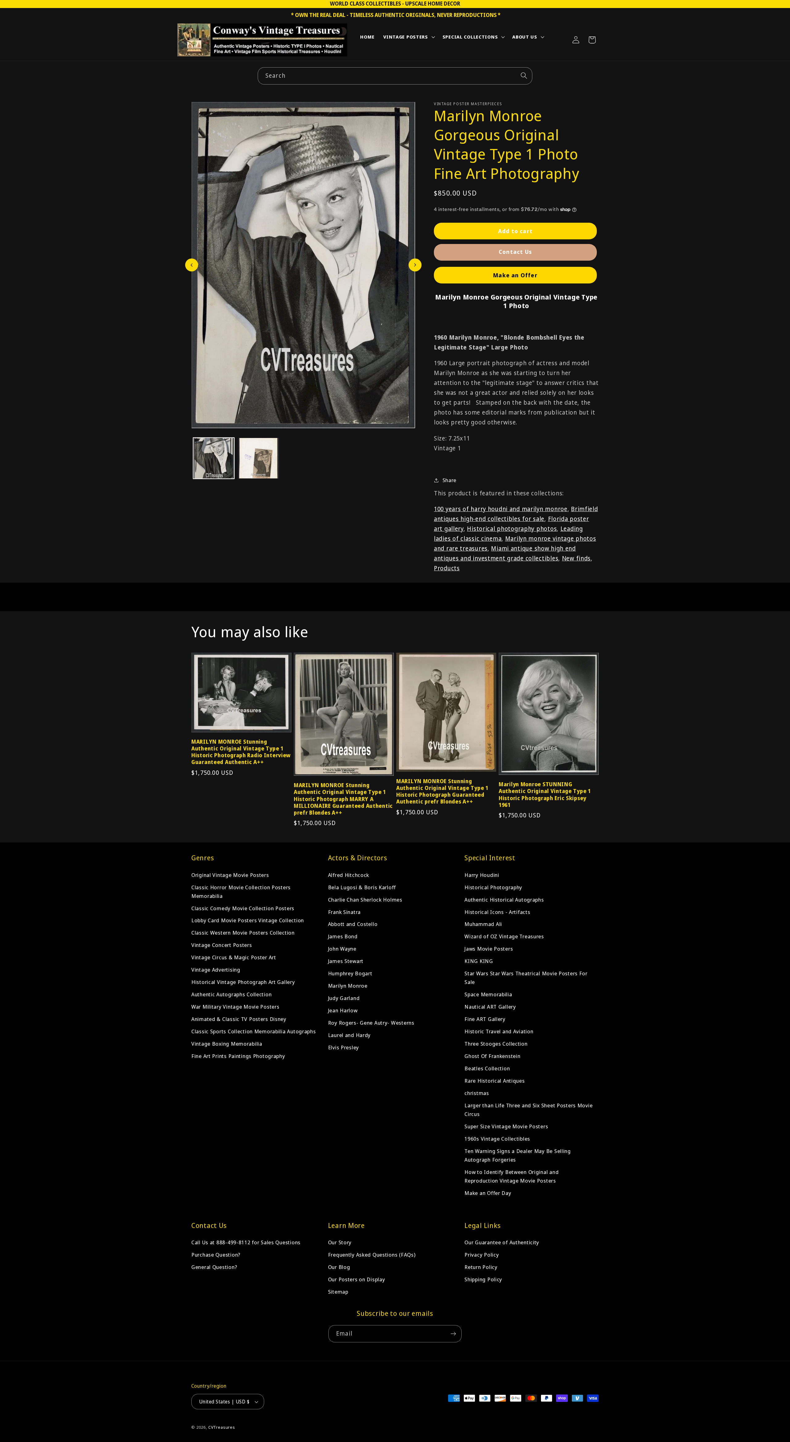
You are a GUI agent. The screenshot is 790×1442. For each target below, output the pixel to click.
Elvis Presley (343, 1047)
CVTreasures (221, 1427)
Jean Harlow (343, 1010)
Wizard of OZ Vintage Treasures (504, 936)
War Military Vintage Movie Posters (235, 1006)
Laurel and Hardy (349, 1035)
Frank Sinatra (344, 911)
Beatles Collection (487, 1068)
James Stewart (346, 961)
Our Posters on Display (356, 1279)
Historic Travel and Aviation (498, 1031)
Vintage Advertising (215, 969)
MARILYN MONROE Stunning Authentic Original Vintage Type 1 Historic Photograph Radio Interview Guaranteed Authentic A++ (241, 752)
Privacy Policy (481, 1254)
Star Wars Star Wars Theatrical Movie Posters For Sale (526, 977)
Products (447, 568)
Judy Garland (344, 998)
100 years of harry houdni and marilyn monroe (501, 509)
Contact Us (515, 251)
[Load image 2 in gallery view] (258, 458)
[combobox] (395, 76)
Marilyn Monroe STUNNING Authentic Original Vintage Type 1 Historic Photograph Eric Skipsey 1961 (545, 794)
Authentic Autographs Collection (231, 994)
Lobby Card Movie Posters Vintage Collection (247, 920)
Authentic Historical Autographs (504, 899)
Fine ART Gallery (484, 1019)
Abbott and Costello (353, 924)
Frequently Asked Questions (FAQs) (372, 1254)
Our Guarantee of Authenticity (501, 1242)
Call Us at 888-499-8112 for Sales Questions (246, 1242)
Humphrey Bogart (350, 973)
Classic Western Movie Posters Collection (243, 932)
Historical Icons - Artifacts (497, 911)
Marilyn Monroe (348, 985)
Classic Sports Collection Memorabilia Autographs (253, 1031)
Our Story (339, 1242)
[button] (408, 38)
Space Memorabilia (488, 994)
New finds (576, 558)
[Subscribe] (453, 1333)
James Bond (343, 936)
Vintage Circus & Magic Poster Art (233, 957)
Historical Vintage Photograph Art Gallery (243, 981)
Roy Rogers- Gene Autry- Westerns (371, 1022)
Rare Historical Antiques (494, 1080)
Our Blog (339, 1267)
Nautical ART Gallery (490, 1006)
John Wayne (342, 948)
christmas (476, 1093)
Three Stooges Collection (495, 1043)
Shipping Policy (483, 1279)
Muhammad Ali (483, 924)
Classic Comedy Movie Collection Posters (242, 907)
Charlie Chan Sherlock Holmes (365, 899)
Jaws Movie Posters (488, 948)
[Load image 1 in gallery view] (213, 458)
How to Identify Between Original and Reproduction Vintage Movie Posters (511, 1176)
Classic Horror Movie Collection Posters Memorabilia (241, 891)
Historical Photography (493, 886)
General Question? (214, 1267)
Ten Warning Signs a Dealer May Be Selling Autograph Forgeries (517, 1155)
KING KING (478, 961)
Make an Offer (515, 275)
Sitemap (338, 1291)
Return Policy (480, 1267)
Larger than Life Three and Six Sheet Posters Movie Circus (528, 1110)
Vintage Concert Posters (221, 944)
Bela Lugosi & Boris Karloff (362, 886)
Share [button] (449, 480)
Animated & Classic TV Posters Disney (238, 1019)
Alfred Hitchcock (348, 874)
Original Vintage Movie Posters (230, 874)
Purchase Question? (215, 1254)
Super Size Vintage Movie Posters (506, 1126)
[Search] (524, 76)
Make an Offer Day (487, 1192)
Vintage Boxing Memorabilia (226, 1043)
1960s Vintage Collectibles (497, 1138)
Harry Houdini (481, 874)
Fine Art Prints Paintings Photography (238, 1056)
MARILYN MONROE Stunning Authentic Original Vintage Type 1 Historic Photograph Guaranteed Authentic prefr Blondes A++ (442, 791)
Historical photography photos (512, 528)
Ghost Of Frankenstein (492, 1056)
